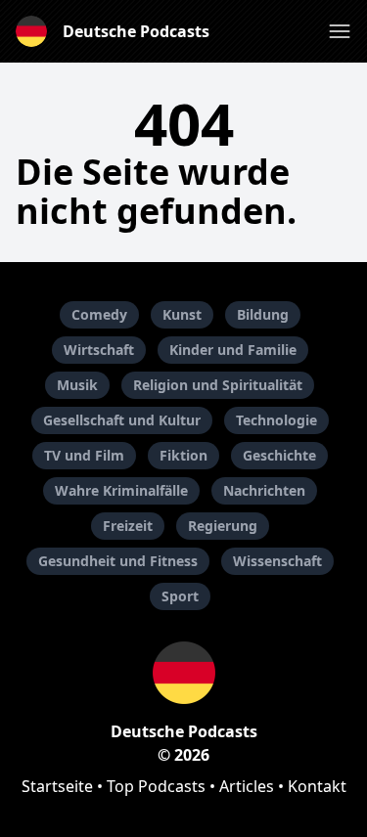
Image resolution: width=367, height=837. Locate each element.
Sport (180, 596)
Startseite (57, 786)
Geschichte (279, 455)
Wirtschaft (99, 349)
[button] (339, 31)
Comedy (99, 314)
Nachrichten (264, 490)
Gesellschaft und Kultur (122, 420)
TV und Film (84, 455)
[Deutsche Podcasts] (183, 672)
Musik (77, 384)
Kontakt (317, 786)
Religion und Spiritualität (217, 384)
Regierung (222, 525)
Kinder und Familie (233, 349)
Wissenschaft (277, 560)
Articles (246, 786)
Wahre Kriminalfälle (121, 490)
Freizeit (128, 525)
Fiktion (183, 455)
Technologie (276, 420)
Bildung (263, 314)
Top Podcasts (156, 786)
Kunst (182, 314)
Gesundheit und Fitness (118, 560)
